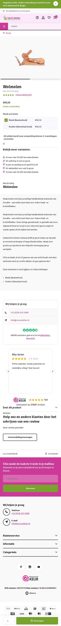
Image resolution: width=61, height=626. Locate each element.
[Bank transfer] (8, 609)
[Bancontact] (44, 609)
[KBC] (26, 609)
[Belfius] (17, 609)
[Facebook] (21, 567)
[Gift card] (12, 614)
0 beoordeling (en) (24, 95)
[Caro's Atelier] (12, 18)
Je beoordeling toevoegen (20, 437)
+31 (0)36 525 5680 (20, 312)
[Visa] (21, 614)
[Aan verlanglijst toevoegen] (4, 144)
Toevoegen (38, 621)
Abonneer (30, 488)
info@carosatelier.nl (20, 320)
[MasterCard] (39, 614)
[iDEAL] (35, 609)
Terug (8, 33)
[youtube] (38, 567)
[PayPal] (52, 609)
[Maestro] (30, 614)
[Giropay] (48, 614)
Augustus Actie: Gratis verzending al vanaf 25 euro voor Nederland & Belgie (26, 4)
